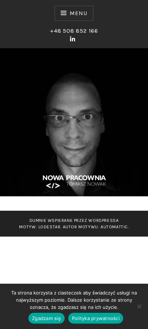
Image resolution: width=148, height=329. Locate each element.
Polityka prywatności (96, 318)
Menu (78, 13)
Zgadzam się (46, 318)
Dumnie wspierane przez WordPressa (74, 220)
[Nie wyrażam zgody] (139, 306)
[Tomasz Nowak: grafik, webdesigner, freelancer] (72, 39)
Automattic (114, 226)
